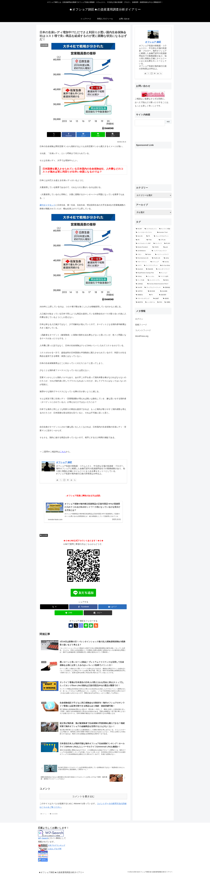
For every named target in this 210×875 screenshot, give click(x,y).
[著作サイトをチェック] (57, 480)
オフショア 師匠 (64, 462)
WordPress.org (141, 336)
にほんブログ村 (54, 849)
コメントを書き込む (83, 796)
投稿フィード (141, 325)
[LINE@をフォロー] (67, 480)
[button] (113, 134)
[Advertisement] (146, 132)
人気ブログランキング (56, 845)
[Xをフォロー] (60, 480)
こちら (63, 452)
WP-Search (43, 838)
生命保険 (44, 535)
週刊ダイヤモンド (47, 205)
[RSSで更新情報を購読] (74, 480)
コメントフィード (143, 330)
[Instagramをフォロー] (64, 480)
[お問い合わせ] (153, 94)
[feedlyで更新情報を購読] (71, 480)
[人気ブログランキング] (43, 845)
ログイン (139, 319)
